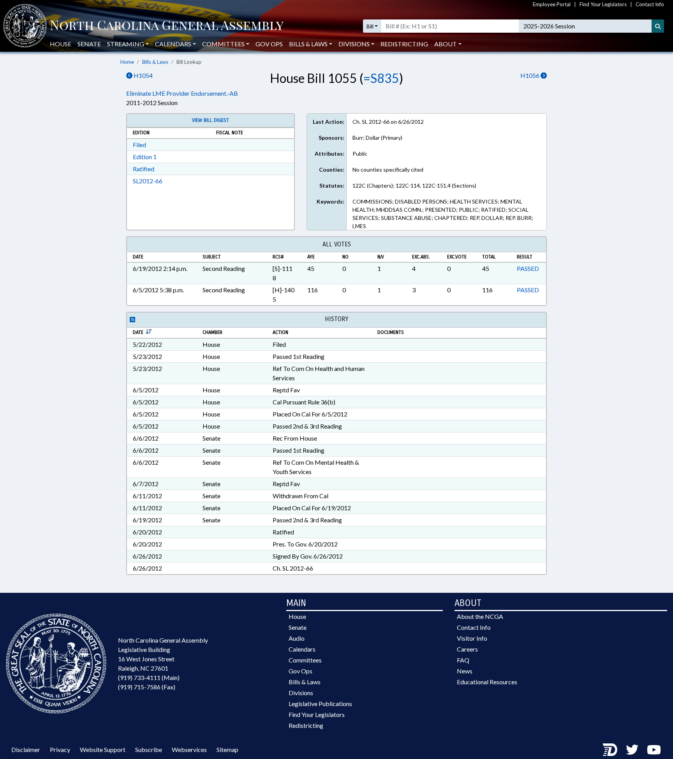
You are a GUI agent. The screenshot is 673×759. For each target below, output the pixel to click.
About (445, 43)
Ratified (143, 168)
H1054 (142, 75)
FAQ (463, 660)
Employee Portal (552, 4)
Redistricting (404, 43)
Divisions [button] (354, 43)
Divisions (301, 692)
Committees (305, 660)
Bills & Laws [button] (308, 43)
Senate (89, 43)
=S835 (381, 78)
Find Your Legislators (603, 4)
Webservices (189, 749)
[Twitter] (632, 749)
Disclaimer (25, 749)
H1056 (530, 75)
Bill (369, 26)
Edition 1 (145, 156)
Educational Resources (487, 681)
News (464, 671)
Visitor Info (472, 638)
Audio (297, 638)
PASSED (528, 268)
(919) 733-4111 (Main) (149, 677)
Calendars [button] (173, 43)
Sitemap (227, 749)
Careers (467, 649)
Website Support (102, 749)
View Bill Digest (210, 120)
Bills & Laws (155, 62)
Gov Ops (269, 43)
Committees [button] (223, 43)
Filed (139, 144)
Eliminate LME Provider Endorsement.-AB (182, 93)
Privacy (60, 749)
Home (127, 62)
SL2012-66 (147, 180)
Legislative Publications (320, 703)
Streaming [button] (125, 43)
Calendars (302, 649)
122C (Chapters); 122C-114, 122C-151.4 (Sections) (414, 185)
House (60, 43)
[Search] (658, 26)
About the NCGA (480, 616)
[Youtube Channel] (654, 749)
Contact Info (650, 4)
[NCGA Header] (167, 26)
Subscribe (148, 749)
